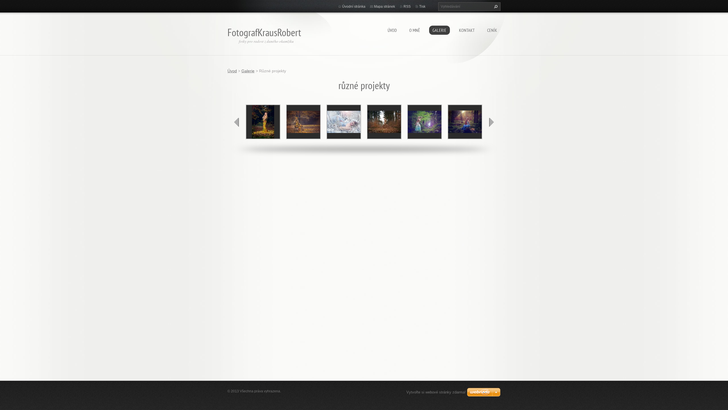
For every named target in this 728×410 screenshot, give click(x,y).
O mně (414, 30)
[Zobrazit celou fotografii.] (263, 122)
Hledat (495, 6)
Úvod (392, 30)
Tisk (422, 7)
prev (236, 122)
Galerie (439, 30)
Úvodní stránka (353, 7)
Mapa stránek (384, 7)
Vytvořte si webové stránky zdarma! (436, 392)
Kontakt (467, 30)
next (491, 122)
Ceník (492, 30)
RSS (407, 7)
